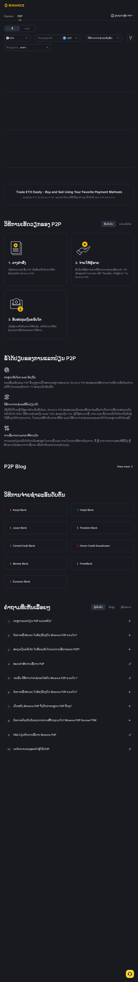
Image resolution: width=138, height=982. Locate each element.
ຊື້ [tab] (12, 28)
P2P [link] (20, 16)
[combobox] (17, 38)
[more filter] (130, 38)
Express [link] (8, 16)
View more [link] (123, 466)
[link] (35, 510)
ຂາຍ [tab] (27, 28)
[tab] (8, 16)
